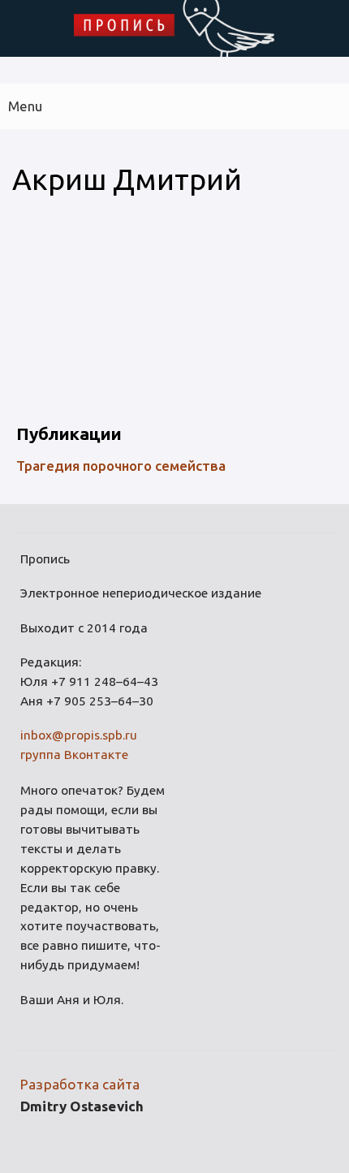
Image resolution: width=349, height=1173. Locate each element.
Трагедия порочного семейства (121, 465)
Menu (25, 106)
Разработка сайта (80, 1084)
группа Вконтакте (74, 754)
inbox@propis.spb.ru (78, 735)
